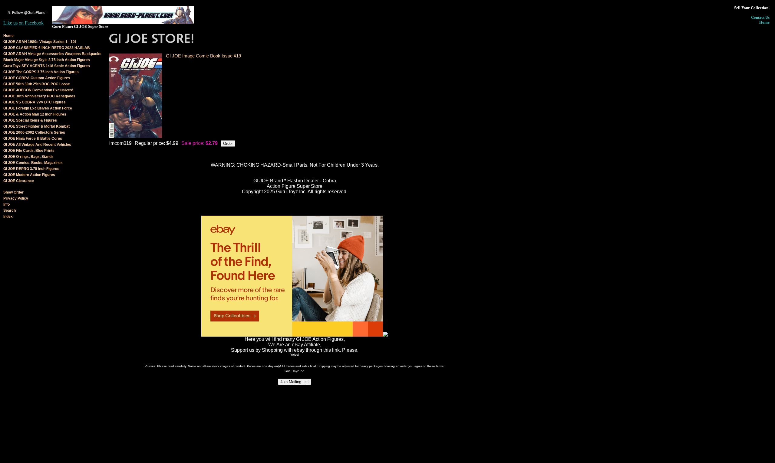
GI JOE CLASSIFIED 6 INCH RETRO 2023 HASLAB (46, 48)
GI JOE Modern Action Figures (29, 175)
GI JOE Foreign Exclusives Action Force (37, 108)
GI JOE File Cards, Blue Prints (28, 150)
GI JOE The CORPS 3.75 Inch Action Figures (41, 72)
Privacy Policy (15, 198)
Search (9, 210)
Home (764, 22)
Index (8, 216)
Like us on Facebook (23, 22)
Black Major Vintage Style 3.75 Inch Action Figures (46, 60)
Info (6, 204)
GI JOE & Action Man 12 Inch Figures (34, 114)
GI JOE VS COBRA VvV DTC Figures (34, 102)
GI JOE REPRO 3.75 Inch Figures (31, 169)
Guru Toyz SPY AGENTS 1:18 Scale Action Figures (46, 66)
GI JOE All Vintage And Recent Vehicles (37, 144)
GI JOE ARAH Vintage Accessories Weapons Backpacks (52, 54)
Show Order (13, 192)
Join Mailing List (294, 382)
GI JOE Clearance (18, 181)
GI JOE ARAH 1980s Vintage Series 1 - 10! (39, 42)
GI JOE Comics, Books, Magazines (33, 163)
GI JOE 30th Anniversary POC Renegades (39, 96)
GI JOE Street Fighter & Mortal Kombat (36, 126)
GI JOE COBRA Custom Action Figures (36, 78)
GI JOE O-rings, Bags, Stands (28, 157)
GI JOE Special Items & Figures (30, 120)
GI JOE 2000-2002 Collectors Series (34, 132)
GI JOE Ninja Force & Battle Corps (32, 138)
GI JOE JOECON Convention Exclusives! (38, 90)
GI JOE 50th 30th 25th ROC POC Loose (36, 84)
